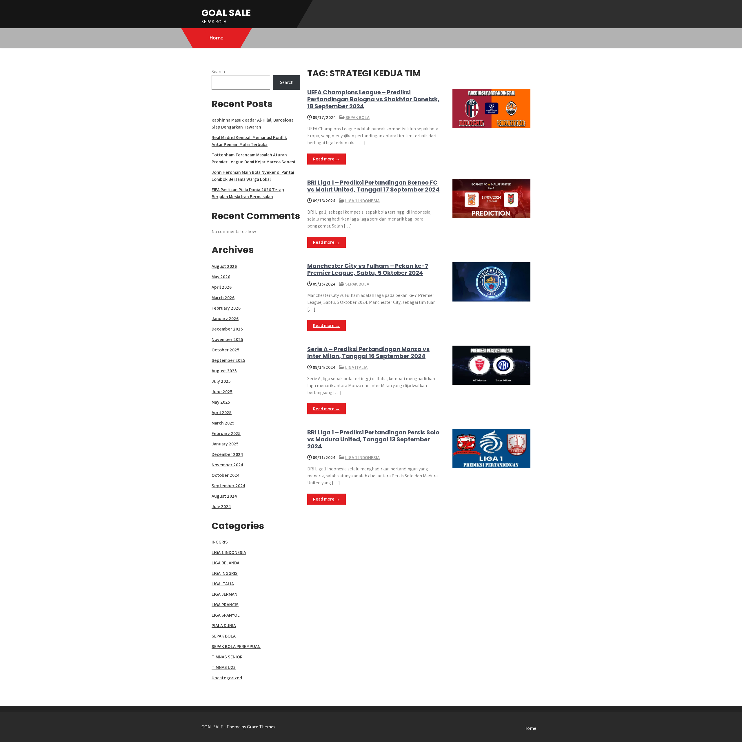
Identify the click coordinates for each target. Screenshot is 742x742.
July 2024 (221, 506)
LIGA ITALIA (356, 367)
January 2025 (225, 444)
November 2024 (227, 465)
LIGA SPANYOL (226, 615)
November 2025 (227, 339)
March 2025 (223, 423)
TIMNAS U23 (224, 667)
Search (218, 71)
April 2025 (222, 412)
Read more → (326, 159)
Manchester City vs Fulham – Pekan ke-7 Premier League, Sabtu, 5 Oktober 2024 (367, 269)
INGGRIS (220, 542)
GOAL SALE (226, 12)
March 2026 (223, 298)
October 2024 (225, 475)
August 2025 (224, 371)
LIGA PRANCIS (225, 605)
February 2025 (226, 433)
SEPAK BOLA (357, 117)
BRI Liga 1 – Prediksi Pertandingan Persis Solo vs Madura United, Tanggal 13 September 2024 (373, 439)
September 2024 (228, 486)
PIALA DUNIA (224, 625)
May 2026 (221, 277)
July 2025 (221, 381)
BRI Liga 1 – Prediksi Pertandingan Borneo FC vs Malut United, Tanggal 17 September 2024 (373, 186)
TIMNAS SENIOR (227, 657)
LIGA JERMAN (224, 594)
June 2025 (222, 392)
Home (216, 38)
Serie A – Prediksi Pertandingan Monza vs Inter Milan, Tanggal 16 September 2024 (368, 352)
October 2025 (225, 350)
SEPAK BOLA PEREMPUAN (236, 646)
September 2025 (228, 360)
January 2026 (225, 318)
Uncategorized (227, 678)
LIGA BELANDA (225, 563)
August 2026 (224, 266)
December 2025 (227, 329)
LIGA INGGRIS (225, 573)
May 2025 (221, 402)
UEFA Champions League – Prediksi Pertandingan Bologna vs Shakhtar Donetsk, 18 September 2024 (373, 99)
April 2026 (222, 287)
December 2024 (227, 454)
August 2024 (224, 496)
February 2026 (226, 308)
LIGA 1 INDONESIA (362, 201)
